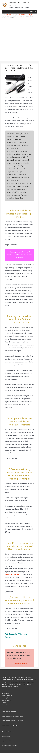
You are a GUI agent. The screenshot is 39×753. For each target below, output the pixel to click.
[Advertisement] (19, 40)
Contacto (4, 702)
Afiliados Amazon (6, 700)
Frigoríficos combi (6, 740)
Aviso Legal (5, 698)
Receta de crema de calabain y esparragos (12, 720)
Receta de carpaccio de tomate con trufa (12, 716)
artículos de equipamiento (13, 574)
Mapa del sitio (5, 693)
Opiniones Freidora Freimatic (9, 745)
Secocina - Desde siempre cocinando (19, 3)
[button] (32, 12)
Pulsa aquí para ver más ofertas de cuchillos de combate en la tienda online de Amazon (19, 255)
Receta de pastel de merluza (9, 711)
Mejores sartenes (6, 736)
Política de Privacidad (7, 695)
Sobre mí (4, 705)
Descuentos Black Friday (8, 732)
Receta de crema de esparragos (10, 725)
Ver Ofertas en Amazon (19, 664)
